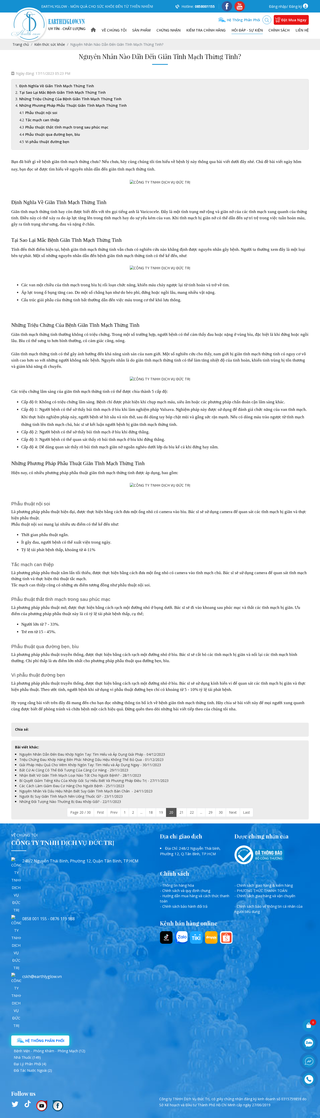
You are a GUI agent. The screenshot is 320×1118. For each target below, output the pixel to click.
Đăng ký (295, 6)
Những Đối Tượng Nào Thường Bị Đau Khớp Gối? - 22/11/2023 (70, 801)
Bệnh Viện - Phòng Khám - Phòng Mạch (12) (49, 1050)
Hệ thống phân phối (243, 20)
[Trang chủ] (93, 30)
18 (151, 812)
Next (233, 812)
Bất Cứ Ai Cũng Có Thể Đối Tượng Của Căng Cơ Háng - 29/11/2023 (73, 770)
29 (210, 812)
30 (221, 812)
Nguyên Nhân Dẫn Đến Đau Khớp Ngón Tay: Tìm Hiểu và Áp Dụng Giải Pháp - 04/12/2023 (92, 754)
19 (161, 812)
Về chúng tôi (114, 30)
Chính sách (279, 30)
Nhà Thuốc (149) (27, 1057)
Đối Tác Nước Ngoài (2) (33, 1070)
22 (192, 812)
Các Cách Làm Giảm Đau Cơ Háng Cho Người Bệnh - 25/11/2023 (71, 785)
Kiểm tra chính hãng (206, 30)
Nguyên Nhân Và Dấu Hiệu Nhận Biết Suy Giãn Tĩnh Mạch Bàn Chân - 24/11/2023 (85, 791)
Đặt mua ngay (293, 20)
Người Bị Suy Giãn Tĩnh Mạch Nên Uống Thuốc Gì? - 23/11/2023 (71, 796)
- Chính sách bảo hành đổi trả (184, 906)
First (100, 812)
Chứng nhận (168, 30)
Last (246, 812)
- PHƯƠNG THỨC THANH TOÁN (260, 890)
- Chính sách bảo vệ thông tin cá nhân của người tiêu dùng (268, 909)
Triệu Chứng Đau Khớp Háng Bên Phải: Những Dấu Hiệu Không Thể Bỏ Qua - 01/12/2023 (91, 759)
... (141, 812)
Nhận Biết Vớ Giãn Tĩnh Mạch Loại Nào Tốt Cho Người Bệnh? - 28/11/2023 (80, 775)
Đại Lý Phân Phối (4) (30, 1063)
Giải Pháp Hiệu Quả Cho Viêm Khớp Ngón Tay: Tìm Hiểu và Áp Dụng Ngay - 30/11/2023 (90, 764)
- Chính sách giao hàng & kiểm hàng (263, 885)
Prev (114, 812)
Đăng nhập (277, 6)
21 (182, 812)
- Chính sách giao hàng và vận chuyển (264, 895)
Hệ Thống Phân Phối (44, 1040)
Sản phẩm (141, 30)
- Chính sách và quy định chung (185, 890)
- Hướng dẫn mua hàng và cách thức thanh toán (194, 898)
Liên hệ (302, 30)
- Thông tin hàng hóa (177, 885)
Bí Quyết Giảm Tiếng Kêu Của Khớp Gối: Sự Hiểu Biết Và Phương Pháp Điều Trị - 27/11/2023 (93, 780)
